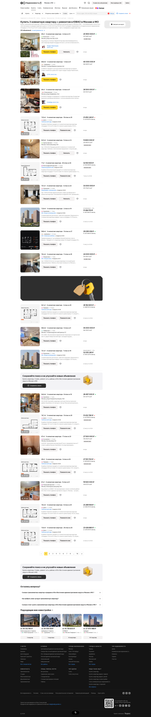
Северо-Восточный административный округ (54, 651)
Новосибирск (72, 654)
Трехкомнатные (24, 671)
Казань (71, 659)
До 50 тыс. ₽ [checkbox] (40, 291)
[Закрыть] (130, 13)
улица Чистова (50, 38)
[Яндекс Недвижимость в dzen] (126, 693)
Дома (113, 649)
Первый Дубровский (47, 167)
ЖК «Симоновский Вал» (48, 236)
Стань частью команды (46, 693)
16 (77, 553)
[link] (127, 3)
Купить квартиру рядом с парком (98, 674)
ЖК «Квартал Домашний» (48, 213)
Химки (91, 661)
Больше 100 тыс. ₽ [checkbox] (30, 296)
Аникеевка (23, 649)
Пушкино (91, 651)
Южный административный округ (50, 656)
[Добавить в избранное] (77, 52)
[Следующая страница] (81, 553)
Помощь (93, 693)
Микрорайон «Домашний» (48, 190)
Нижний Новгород (74, 661)
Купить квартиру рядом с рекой (98, 676)
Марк (21, 661)
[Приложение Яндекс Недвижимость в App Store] (120, 705)
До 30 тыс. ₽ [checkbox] (28, 291)
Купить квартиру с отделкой (97, 684)
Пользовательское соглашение (64, 693)
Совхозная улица (51, 144)
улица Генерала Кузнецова (54, 398)
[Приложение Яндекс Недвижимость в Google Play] (123, 705)
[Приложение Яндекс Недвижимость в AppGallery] (126, 705)
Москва (43, 38)
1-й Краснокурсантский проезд (55, 332)
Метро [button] (112, 13)
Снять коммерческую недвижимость (99, 681)
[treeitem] (25, 8)
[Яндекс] (127, 713)
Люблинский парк (46, 121)
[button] (88, 3)
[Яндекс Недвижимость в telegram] (129, 693)
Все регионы (44, 671)
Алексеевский (45, 659)
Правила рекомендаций (82, 693)
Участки (114, 659)
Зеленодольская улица (52, 486)
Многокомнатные (25, 676)
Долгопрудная (24, 654)
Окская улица (50, 441)
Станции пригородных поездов (50, 679)
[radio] (49, 553)
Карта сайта (101, 693)
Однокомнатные (25, 681)
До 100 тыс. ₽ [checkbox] (63, 291)
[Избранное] (85, 3)
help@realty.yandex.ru (55, 704)
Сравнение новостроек (47, 674)
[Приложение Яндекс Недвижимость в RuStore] (129, 705)
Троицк (91, 649)
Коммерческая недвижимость (120, 651)
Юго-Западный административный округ (52, 654)
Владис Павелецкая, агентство (52, 46)
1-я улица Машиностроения (54, 66)
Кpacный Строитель (26, 656)
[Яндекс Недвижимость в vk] (124, 693)
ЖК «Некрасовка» (46, 258)
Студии (22, 674)
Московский (92, 659)
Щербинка (92, 654)
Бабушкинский (45, 661)
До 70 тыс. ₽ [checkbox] (51, 291)
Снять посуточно (73, 674)
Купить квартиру (94, 671)
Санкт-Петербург (74, 651)
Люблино (23, 659)
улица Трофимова (51, 94)
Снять (70, 671)
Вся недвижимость (25, 693)
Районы (43, 681)
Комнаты (114, 654)
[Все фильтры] (22, 13)
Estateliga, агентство (53, 102)
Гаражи (114, 656)
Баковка (22, 651)
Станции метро (45, 676)
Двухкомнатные (25, 679)
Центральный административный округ (52, 649)
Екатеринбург (73, 656)
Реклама (35, 693)
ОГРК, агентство (52, 74)
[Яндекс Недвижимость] (31, 3)
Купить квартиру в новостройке (98, 679)
